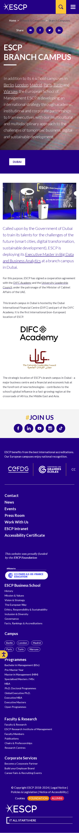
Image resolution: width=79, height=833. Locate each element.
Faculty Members (14, 733)
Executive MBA (13, 697)
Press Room (15, 515)
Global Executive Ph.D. (17, 693)
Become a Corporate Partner (21, 763)
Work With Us (16, 522)
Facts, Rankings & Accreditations (23, 623)
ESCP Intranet (16, 528)
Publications (12, 738)
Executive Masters (15, 702)
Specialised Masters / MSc (20, 679)
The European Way (15, 604)
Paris (9, 649)
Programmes (15, 659)
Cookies (20, 798)
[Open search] (61, 7)
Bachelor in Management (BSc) (22, 665)
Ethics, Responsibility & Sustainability (26, 609)
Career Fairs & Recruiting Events (23, 772)
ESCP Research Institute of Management (28, 729)
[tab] (17, 161)
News (9, 502)
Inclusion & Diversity (16, 614)
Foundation (38, 798)
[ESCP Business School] (14, 7)
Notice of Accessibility (53, 792)
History (9, 590)
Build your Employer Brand (20, 768)
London (23, 642)
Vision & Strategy (15, 600)
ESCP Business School (22, 585)
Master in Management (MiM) (21, 674)
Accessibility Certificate (25, 535)
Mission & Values (14, 595)
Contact (12, 495)
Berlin (9, 642)
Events (10, 508)
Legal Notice (59, 787)
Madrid (37, 642)
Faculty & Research (21, 719)
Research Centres (15, 747)
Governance (12, 618)
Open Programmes (15, 706)
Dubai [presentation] (17, 161)
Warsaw (34, 649)
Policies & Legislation (24, 792)
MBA (7, 683)
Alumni (57, 798)
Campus (11, 633)
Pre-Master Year (14, 669)
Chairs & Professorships (18, 743)
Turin (21, 649)
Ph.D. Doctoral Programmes (20, 688)
